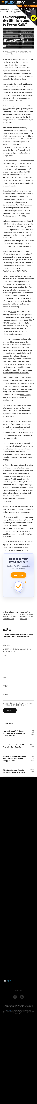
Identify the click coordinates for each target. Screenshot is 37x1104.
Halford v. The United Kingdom (14, 268)
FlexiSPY (9, 52)
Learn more (18, 575)
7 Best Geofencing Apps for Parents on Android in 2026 (14, 771)
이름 (5, 677)
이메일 (5, 686)
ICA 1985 (9, 251)
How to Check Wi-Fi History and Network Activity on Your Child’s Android (14, 733)
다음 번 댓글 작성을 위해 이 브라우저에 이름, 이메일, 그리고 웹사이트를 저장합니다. (19, 704)
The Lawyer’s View (8, 54)
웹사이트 (5, 694)
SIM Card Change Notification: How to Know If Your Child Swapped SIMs (15, 758)
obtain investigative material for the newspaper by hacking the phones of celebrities (17, 370)
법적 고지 (9, 1010)
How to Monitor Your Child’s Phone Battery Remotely (14, 746)
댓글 (5, 655)
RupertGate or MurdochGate (13, 68)
